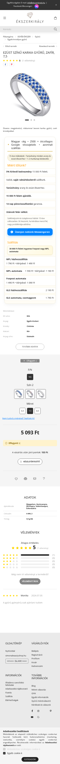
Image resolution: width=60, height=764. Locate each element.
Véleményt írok (30, 581)
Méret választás (39, 690)
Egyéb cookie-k (14, 753)
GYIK (34, 693)
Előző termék (11, 46)
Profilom (36, 658)
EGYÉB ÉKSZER (24, 36)
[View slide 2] (31, 120)
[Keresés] (55, 29)
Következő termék (47, 46)
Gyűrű (37, 36)
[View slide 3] (34, 120)
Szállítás (9, 696)
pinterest (51, 711)
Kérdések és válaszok (41, 705)
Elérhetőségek (11, 700)
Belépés (35, 651)
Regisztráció (37, 655)
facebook (32, 711)
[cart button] (55, 18)
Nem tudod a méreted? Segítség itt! (18, 418)
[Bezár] (56, 5)
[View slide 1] (27, 120)
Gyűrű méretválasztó (41, 701)
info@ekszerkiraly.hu (36, 2)
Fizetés (8, 693)
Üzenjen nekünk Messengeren (32, 231)
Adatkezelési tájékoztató (16, 689)
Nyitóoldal (10, 651)
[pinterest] (11, 64)
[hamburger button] (5, 18)
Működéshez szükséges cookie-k (23, 749)
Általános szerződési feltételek (14, 683)
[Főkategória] (8, 36)
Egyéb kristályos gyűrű (17, 39)
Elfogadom (30, 759)
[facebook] (5, 64)
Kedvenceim (37, 666)
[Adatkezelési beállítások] (38, 717)
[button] (30, 462)
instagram (38, 711)
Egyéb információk (40, 697)
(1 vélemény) (28, 60)
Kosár (34, 662)
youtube (32, 717)
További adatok (30, 346)
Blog (34, 686)
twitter (44, 711)
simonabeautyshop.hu (15, 655)
